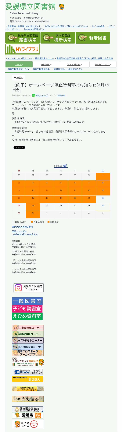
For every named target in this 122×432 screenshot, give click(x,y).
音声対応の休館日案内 (22, 226)
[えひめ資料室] (27, 316)
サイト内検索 (98, 26)
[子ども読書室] (27, 308)
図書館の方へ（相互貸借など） (68, 68)
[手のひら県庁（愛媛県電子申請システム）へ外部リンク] (28, 423)
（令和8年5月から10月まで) (25, 234)
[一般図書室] (27, 300)
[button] (19, 64)
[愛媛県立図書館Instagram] (28, 287)
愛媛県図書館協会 (41, 68)
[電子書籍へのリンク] (28, 371)
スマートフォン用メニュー (19, 58)
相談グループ (42, 95)
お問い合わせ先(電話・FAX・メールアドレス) (66, 26)
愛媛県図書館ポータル (18, 68)
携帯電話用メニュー (44, 58)
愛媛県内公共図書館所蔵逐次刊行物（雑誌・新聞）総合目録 (85, 58)
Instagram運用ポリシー (35, 29)
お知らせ (61, 95)
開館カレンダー (19, 231)
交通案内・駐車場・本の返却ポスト (24, 26)
